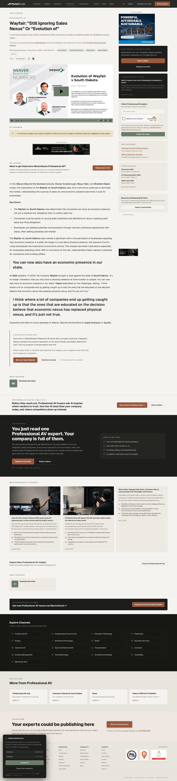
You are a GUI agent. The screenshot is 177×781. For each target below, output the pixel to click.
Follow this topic (143, 134)
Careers (104, 759)
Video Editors (84, 753)
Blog (104, 4)
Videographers (84, 756)
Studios (61, 759)
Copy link (22, 59)
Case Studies (63, 753)
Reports (61, 756)
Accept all (25, 763)
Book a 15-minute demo (119, 724)
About (111, 4)
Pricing (96, 4)
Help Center (62, 769)
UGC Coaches (84, 759)
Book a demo (143, 61)
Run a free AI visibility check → (132, 405)
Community (83, 4)
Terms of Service (140, 777)
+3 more (13, 54)
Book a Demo (106, 766)
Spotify (107, 322)
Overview (37, 4)
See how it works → (127, 94)
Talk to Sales (105, 756)
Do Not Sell (150, 777)
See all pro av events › (128, 187)
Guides (82, 762)
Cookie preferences (161, 777)
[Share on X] (29, 58)
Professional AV (18, 18)
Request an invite (144, 4)
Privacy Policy (128, 777)
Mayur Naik (83, 183)
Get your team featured (25, 360)
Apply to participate (143, 207)
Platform (47, 4)
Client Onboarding (64, 766)
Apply (82, 766)
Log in (130, 4)
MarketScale (40, 43)
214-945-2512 (155, 128)
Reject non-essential (24, 768)
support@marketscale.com (131, 130)
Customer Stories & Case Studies (134, 148)
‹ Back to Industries (16, 13)
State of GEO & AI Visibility (132, 154)
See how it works (49, 360)
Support (104, 769)
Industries (70, 4)
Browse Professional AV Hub (153, 564)
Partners (104, 762)
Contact (104, 753)
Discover (57, 4)
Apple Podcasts (92, 322)
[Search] (124, 4)
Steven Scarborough (65, 183)
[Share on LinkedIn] (33, 58)
